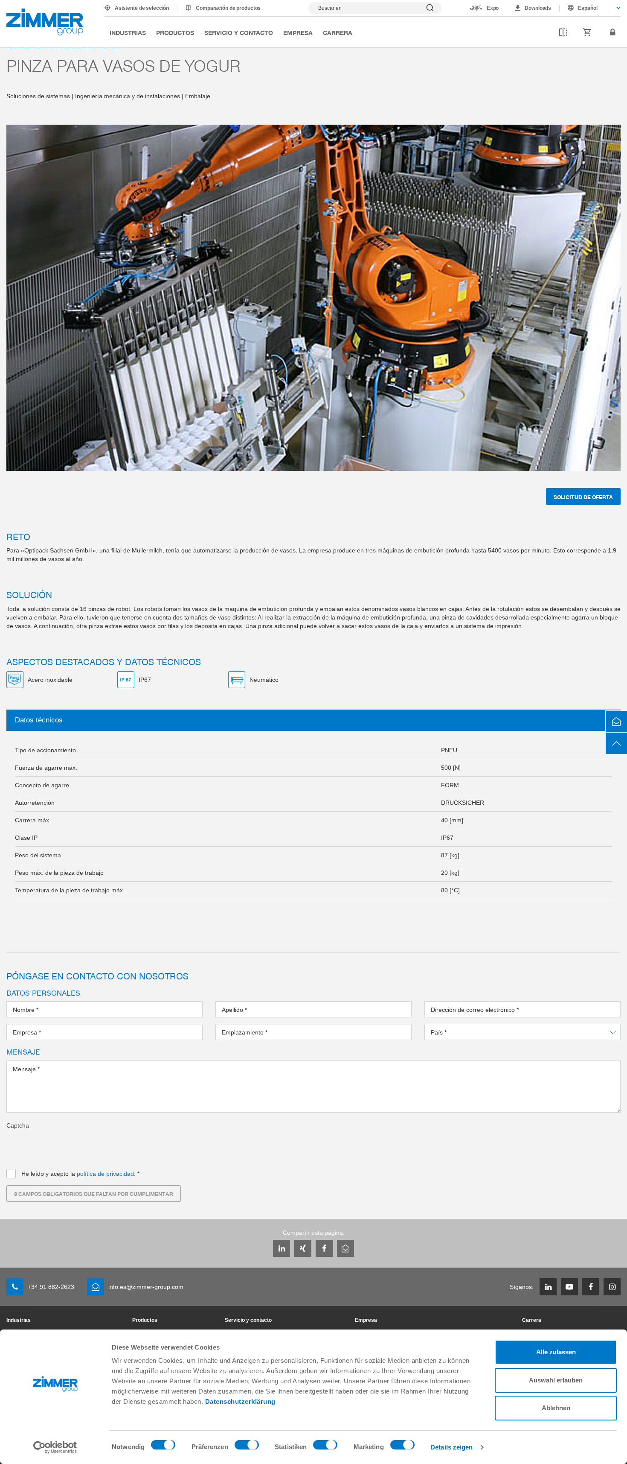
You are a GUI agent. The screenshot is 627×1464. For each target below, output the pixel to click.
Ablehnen (556, 1407)
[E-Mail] (345, 1248)
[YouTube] (569, 1286)
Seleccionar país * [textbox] (455, 1032)
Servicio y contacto (238, 32)
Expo (493, 8)
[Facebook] (324, 1248)
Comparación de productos (228, 8)
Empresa (298, 32)
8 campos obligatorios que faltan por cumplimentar (93, 1193)
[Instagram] (612, 1286)
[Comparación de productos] (563, 32)
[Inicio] (44, 22)
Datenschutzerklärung (240, 1401)
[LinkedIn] (281, 1248)
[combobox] (590, 8)
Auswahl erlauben (556, 1380)
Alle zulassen (556, 1352)
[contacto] (616, 721)
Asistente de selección (142, 8)
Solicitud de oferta (583, 497)
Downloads (538, 8)
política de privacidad (105, 1173)
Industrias (128, 32)
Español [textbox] (588, 8)
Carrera (337, 32)
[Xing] (302, 1248)
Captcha (17, 1125)
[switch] (247, 1447)
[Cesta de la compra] (587, 32)
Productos (175, 32)
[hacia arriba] (616, 743)
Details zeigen (451, 1447)
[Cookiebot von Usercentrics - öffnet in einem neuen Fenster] (55, 1447)
